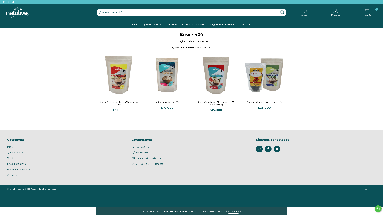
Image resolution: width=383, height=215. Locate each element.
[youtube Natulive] (13, 2)
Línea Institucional (193, 24)
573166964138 (143, 147)
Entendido (233, 211)
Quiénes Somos (152, 24)
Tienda (171, 24)
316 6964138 (142, 152)
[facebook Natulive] (9, 2)
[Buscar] (282, 12)
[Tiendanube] (366, 189)
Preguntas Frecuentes (222, 24)
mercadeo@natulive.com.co (150, 158)
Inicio (134, 24)
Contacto (246, 24)
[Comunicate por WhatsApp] (378, 208)
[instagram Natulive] (4, 2)
